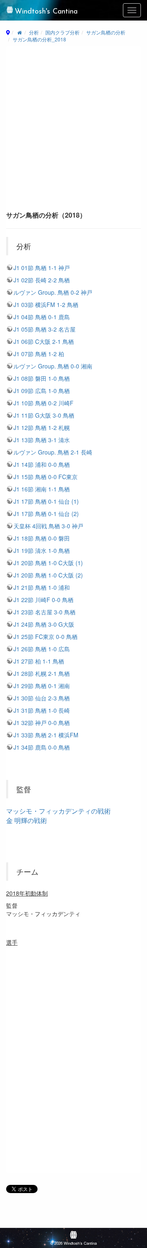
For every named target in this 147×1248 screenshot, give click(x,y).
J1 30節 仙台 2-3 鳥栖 (41, 698)
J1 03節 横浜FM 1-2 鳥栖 (45, 304)
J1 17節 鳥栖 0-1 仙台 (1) (46, 501)
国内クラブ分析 (62, 32)
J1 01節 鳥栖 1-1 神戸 (41, 268)
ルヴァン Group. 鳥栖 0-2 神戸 (52, 292)
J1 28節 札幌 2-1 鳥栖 (41, 673)
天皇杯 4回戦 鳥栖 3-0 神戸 (48, 526)
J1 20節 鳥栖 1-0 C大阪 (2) (48, 575)
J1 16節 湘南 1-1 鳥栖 (41, 489)
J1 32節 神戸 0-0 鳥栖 (41, 722)
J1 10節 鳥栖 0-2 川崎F (43, 403)
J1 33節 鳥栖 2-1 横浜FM (45, 735)
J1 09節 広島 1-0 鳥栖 (41, 390)
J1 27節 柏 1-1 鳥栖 (38, 661)
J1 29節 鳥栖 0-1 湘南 (41, 686)
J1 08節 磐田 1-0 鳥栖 (41, 378)
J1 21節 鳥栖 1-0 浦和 (41, 587)
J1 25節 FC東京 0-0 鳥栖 (45, 636)
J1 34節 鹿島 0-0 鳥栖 (41, 747)
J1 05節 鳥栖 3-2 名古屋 (44, 329)
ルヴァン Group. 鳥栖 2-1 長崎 (52, 452)
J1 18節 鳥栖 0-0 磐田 (41, 538)
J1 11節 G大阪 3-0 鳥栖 (43, 415)
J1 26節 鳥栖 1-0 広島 (41, 649)
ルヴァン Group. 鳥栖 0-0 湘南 (52, 366)
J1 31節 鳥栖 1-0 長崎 (41, 710)
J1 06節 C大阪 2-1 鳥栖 (43, 341)
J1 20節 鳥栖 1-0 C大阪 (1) (48, 563)
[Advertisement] (73, 131)
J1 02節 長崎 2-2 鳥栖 (41, 280)
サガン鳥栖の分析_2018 (39, 39)
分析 (34, 32)
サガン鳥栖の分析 (105, 32)
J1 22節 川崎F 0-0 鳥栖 (43, 600)
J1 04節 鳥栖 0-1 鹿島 (41, 317)
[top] (19, 32)
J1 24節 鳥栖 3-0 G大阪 (43, 624)
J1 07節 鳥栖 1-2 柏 (38, 354)
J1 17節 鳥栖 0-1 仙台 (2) (46, 513)
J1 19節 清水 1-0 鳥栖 (41, 550)
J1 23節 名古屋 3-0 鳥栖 (44, 612)
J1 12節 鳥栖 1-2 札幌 (41, 427)
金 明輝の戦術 (26, 820)
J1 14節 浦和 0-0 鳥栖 (41, 464)
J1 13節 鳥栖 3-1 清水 (41, 440)
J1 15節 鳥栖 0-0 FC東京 (45, 477)
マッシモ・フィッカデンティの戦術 (58, 811)
